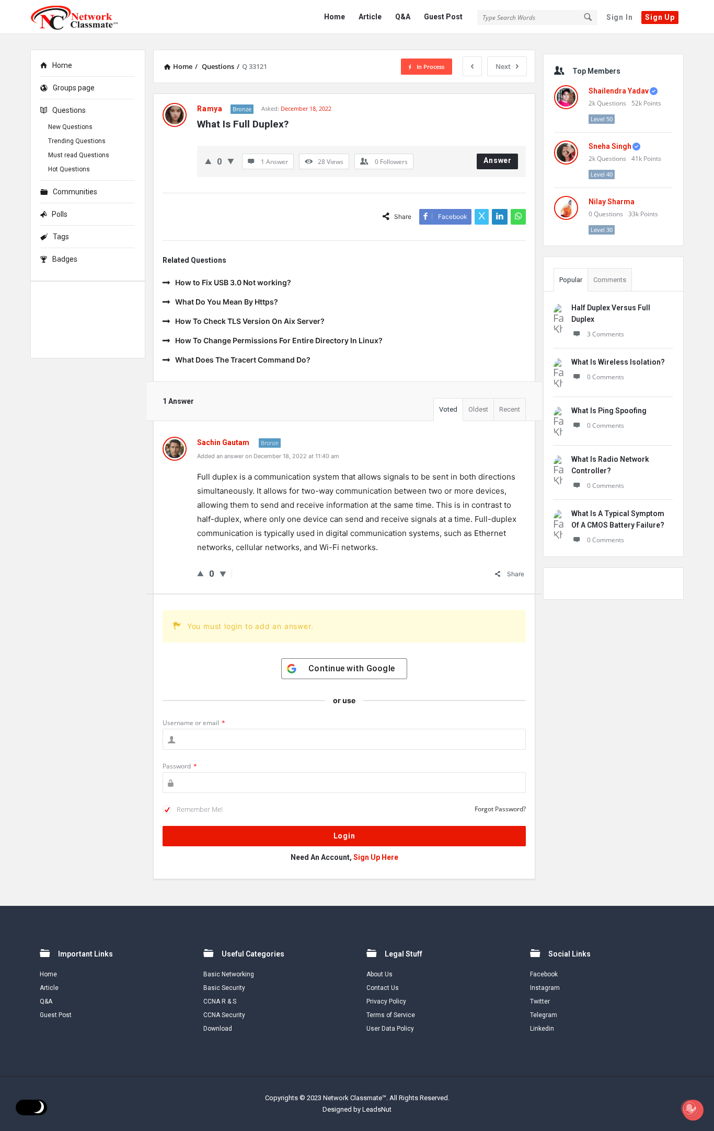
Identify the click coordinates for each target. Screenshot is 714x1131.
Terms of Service (390, 1015)
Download (217, 1028)
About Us (379, 974)
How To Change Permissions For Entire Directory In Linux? (279, 340)
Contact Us (382, 988)
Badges (64, 259)
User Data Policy (390, 1028)
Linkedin (542, 1028)
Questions (69, 110)
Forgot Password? (500, 808)
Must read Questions (78, 155)
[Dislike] (230, 161)
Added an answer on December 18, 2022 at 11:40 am (268, 456)
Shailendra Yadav (619, 91)
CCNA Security (224, 1015)
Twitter (540, 1001)
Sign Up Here (375, 857)
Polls (59, 214)
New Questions (70, 127)
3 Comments (605, 334)
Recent (509, 409)
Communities (75, 192)
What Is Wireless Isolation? (618, 362)
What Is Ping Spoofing (609, 410)
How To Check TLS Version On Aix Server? (250, 321)
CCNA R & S (219, 1001)
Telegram (543, 1015)
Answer (497, 160)
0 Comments (605, 376)
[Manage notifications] (689, 1108)
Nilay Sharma (612, 201)
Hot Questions (69, 169)
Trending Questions (77, 141)
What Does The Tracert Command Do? (242, 359)
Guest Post (443, 17)
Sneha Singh (610, 146)
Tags (61, 236)
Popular (570, 280)
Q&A (402, 17)
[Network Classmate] (82, 17)
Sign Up (660, 17)
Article (370, 17)
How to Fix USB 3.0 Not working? (233, 282)
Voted (448, 409)
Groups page (74, 88)
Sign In (619, 17)
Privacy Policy (386, 1001)
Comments (609, 280)
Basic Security (224, 988)
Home (334, 17)
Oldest (478, 409)
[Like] (208, 161)
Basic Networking (228, 974)
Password (180, 766)
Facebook (544, 974)
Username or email (194, 722)
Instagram (545, 988)
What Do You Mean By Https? (226, 301)
